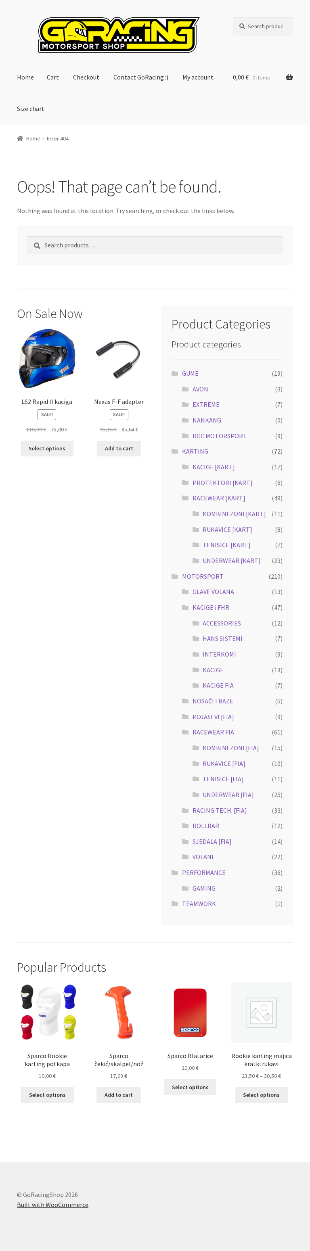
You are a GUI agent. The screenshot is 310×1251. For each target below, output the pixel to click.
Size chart (30, 109)
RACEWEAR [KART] (219, 498)
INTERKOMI (219, 654)
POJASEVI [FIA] (213, 717)
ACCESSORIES (222, 623)
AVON (200, 389)
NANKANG (207, 420)
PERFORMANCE (204, 872)
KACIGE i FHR (211, 607)
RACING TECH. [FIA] (220, 810)
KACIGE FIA (218, 685)
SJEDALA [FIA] (212, 841)
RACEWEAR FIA (213, 732)
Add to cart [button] (119, 448)
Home (25, 77)
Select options (47, 448)
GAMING (204, 888)
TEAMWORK (199, 904)
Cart (53, 77)
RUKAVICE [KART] (227, 529)
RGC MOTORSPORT (220, 436)
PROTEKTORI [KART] (223, 483)
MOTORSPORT (203, 576)
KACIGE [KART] (214, 467)
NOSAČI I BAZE (213, 701)
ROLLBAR (206, 826)
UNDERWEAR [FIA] (228, 795)
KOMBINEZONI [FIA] (231, 748)
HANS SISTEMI (223, 638)
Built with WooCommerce (52, 1205)
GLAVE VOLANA (213, 592)
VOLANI (203, 857)
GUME (190, 373)
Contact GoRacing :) (140, 77)
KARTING (195, 451)
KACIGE (213, 670)
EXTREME (206, 404)
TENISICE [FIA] (223, 779)
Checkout (86, 77)
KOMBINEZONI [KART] (234, 514)
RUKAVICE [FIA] (224, 763)
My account (198, 77)
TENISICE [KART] (227, 545)
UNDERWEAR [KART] (232, 560)
